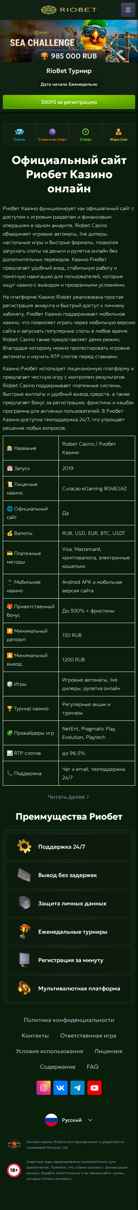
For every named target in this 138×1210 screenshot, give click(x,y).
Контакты (35, 1035)
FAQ (92, 1066)
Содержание (57, 1066)
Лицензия (108, 1050)
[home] (69, 10)
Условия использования (49, 1050)
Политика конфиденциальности (69, 1019)
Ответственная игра (88, 1035)
